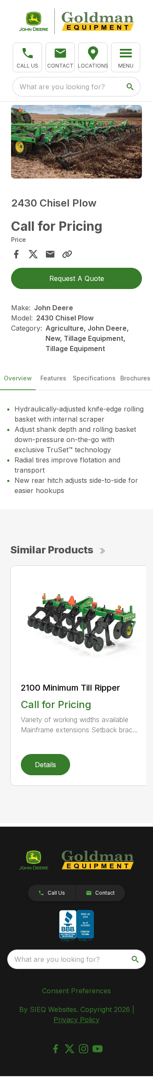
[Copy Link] (67, 254)
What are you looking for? (62, 86)
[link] (93, 57)
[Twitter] (69, 1048)
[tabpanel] (76, 143)
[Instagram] (83, 1048)
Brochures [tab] (135, 378)
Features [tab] (53, 378)
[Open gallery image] (76, 142)
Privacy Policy (76, 1019)
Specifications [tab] (94, 378)
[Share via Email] (50, 254)
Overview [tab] (18, 378)
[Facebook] (55, 1048)
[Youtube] (97, 1048)
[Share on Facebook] (16, 254)
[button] (27, 57)
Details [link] (45, 764)
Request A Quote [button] (76, 278)
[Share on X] (33, 254)
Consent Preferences (76, 990)
